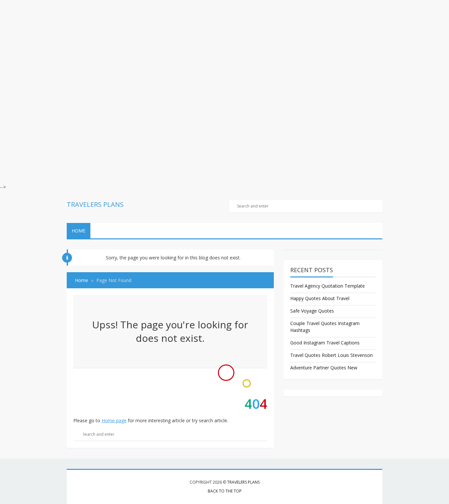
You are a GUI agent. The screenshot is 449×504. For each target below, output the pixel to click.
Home (78, 231)
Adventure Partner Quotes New (323, 367)
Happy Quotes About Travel (319, 298)
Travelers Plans (243, 482)
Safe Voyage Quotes (312, 311)
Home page (114, 420)
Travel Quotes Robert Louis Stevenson (331, 355)
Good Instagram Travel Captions (325, 343)
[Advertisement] (197, 46)
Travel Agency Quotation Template (327, 286)
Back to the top (225, 491)
